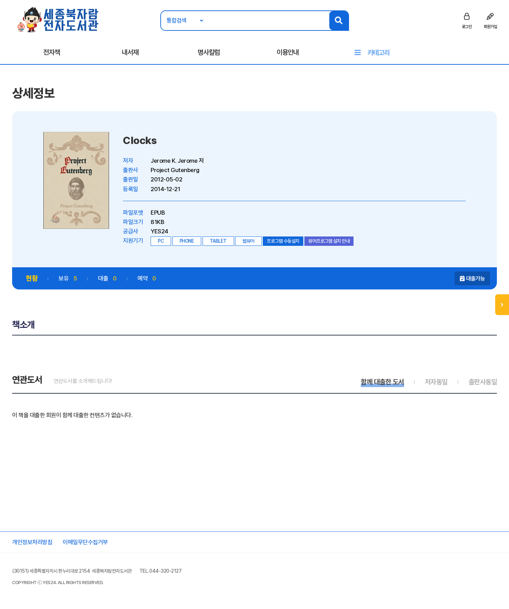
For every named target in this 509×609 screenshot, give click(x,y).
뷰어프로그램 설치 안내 (329, 241)
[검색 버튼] (338, 20)
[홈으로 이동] (58, 19)
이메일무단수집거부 (85, 542)
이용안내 (288, 52)
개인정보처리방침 (32, 542)
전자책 (51, 52)
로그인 (467, 26)
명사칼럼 (209, 52)
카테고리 (378, 52)
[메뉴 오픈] (502, 304)
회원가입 (490, 26)
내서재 (130, 52)
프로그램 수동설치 (283, 241)
